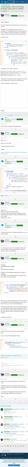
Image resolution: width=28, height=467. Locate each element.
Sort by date (10, 114)
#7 (26, 245)
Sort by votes (17, 114)
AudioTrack (13, 439)
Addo (5, 427)
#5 (26, 207)
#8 (26, 262)
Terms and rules (10, 453)
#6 (26, 230)
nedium (4, 11)
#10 (26, 379)
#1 (26, 19)
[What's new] (26, 1)
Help (22, 453)
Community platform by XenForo (12, 457)
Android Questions (10, 419)
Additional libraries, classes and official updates (15, 427)
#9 (26, 328)
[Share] (25, 20)
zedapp (5, 412)
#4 (26, 166)
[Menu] (2, 2)
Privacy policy (17, 453)
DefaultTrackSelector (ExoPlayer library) (11, 355)
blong (5, 419)
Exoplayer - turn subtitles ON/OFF (13, 417)
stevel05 (5, 440)
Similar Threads (19, 11)
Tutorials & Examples (11, 412)
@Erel (5, 140)
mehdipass (14, 381)
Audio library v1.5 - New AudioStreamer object (14, 432)
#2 (26, 124)
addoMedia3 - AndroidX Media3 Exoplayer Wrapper (14, 425)
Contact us (3, 453)
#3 (26, 138)
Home (2, 455)
